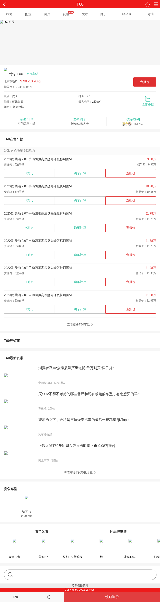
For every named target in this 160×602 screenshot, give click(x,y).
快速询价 (112, 597)
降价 (103, 14)
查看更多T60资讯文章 (78, 472)
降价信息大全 (80, 121)
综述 (9, 14)
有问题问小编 (26, 121)
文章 (85, 14)
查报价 (144, 82)
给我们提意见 (80, 585)
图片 (47, 14)
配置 (28, 14)
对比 (151, 14)
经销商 (127, 14)
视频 (66, 14)
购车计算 (80, 173)
